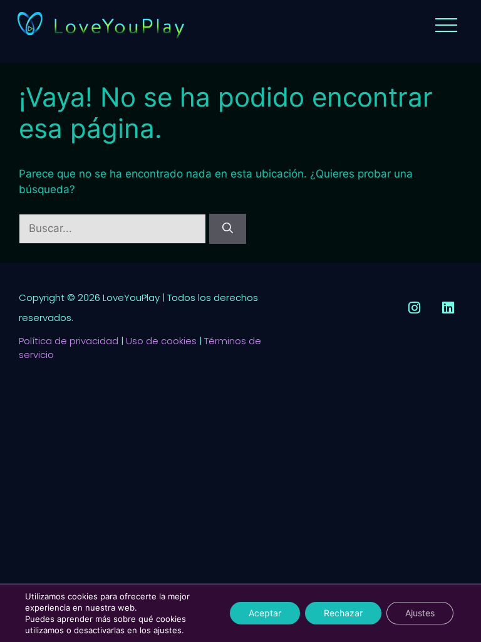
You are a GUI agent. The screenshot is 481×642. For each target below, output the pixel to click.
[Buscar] (227, 229)
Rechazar (343, 613)
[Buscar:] (114, 228)
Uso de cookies (161, 340)
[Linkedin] (448, 308)
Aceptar (265, 613)
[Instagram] (414, 308)
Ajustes (420, 613)
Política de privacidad (68, 340)
